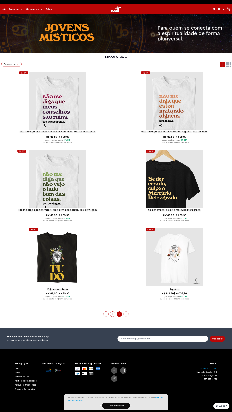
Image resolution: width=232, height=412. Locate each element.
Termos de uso (22, 376)
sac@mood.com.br (208, 368)
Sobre (49, 9)
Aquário (174, 289)
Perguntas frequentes (25, 385)
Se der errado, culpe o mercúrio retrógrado (174, 210)
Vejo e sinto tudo (57, 289)
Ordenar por (9, 64)
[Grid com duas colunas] (222, 64)
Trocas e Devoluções (25, 389)
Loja (4, 9)
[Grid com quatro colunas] (228, 64)
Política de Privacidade (26, 381)
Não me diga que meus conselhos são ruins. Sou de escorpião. (57, 131)
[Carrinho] (228, 9)
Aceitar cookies (116, 405)
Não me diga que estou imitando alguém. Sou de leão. (174, 131)
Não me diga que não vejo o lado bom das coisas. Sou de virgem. (57, 210)
